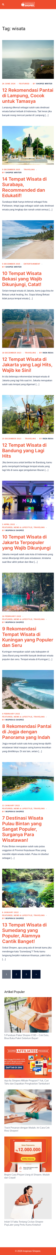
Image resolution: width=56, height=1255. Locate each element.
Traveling (29, 170)
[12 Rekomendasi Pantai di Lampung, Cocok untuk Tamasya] (28, 59)
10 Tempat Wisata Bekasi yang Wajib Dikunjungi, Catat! (22, 279)
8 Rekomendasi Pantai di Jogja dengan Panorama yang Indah (26, 731)
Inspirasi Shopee (14, 530)
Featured (24, 84)
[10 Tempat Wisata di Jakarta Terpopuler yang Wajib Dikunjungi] (28, 500)
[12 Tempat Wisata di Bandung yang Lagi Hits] (28, 414)
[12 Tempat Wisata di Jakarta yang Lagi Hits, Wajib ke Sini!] (28, 328)
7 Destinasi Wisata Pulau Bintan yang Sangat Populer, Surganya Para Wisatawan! (22, 829)
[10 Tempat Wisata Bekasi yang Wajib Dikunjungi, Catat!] (28, 239)
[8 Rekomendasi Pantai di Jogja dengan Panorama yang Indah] (28, 689)
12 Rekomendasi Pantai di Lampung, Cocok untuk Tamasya (27, 95)
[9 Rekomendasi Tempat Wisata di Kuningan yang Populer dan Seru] (28, 592)
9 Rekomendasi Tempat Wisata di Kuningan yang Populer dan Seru (27, 637)
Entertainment (32, 264)
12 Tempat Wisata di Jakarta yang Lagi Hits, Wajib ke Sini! (27, 364)
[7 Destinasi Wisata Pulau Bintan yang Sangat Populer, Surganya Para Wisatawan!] (28, 781)
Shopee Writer (44, 84)
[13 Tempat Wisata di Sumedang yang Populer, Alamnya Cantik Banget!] (28, 888)
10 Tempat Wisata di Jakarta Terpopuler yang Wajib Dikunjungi (26, 542)
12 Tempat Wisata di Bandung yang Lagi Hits (24, 450)
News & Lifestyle (23, 527)
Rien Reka (48, 353)
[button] (3, 4)
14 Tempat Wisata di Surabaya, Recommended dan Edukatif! (24, 187)
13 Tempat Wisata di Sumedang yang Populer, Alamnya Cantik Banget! (24, 933)
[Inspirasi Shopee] (28, 4)
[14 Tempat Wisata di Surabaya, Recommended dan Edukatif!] (28, 145)
